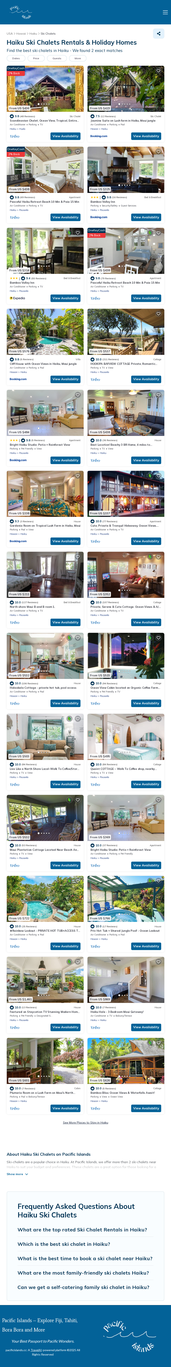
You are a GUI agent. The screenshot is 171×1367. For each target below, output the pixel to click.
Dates (16, 58)
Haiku (13, 128)
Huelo (22, 128)
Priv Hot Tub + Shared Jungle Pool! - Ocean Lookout (125, 930)
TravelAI (36, 1350)
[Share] (158, 34)
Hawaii (94, 128)
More (78, 58)
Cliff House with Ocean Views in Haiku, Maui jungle (43, 363)
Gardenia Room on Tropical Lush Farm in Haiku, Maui (45, 525)
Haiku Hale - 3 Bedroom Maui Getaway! (117, 1011)
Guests (57, 58)
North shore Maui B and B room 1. (32, 606)
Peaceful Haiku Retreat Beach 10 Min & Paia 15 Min (44, 201)
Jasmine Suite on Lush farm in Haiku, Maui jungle (123, 120)
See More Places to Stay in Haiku (85, 1122)
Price (36, 58)
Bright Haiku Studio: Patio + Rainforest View (40, 444)
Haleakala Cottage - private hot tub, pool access (43, 687)
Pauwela (23, 210)
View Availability (65, 136)
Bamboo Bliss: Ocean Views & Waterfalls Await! (123, 1092)
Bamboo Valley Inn (103, 201)
